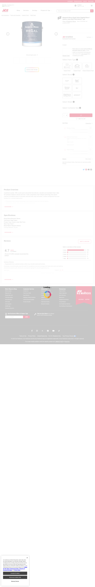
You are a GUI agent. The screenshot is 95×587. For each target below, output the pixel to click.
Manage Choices (15, 581)
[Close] (27, 557)
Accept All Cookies (15, 573)
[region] (15, 571)
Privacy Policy (17, 570)
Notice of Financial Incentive (13, 568)
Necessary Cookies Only (15, 577)
